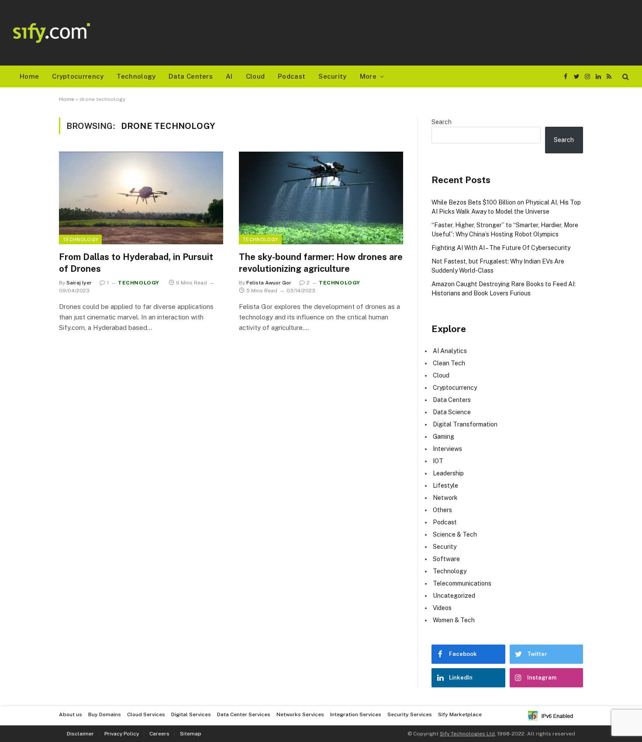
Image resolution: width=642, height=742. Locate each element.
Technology (136, 76)
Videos (442, 607)
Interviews (447, 448)
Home (29, 76)
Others (442, 509)
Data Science (452, 412)
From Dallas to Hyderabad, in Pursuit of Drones (136, 263)
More (368, 76)
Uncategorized (454, 595)
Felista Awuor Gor (268, 283)
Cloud (255, 76)
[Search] (625, 77)
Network (445, 497)
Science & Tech (455, 534)
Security (332, 76)
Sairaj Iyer (79, 283)
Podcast (291, 76)
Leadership (448, 473)
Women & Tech (454, 620)
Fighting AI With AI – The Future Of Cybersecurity (500, 247)
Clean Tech (449, 363)
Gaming (443, 436)
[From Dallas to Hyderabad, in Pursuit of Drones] (141, 198)
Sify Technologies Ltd (467, 734)
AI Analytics (450, 350)
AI (229, 76)
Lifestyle (445, 485)
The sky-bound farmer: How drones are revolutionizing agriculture (321, 263)
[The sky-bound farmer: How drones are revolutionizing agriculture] (321, 198)
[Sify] (51, 33)
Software (446, 558)
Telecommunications (462, 583)
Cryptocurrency (78, 76)
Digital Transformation (465, 424)
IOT (438, 461)
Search (441, 121)
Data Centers (191, 76)
